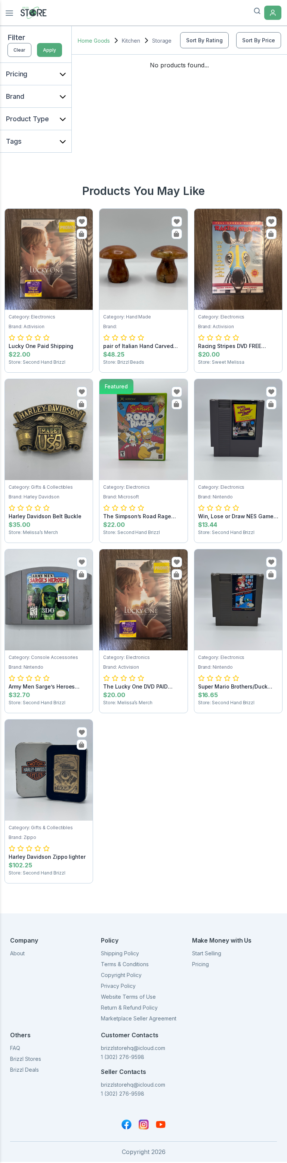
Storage (162, 40)
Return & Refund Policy (129, 1007)
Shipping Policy (120, 953)
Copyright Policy (121, 975)
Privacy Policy (118, 986)
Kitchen (131, 40)
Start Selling (206, 953)
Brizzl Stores (25, 1059)
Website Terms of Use (128, 996)
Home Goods (94, 40)
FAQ (15, 1048)
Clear (19, 50)
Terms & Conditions (125, 964)
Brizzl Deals (24, 1069)
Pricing (200, 964)
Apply (49, 50)
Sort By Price (258, 40)
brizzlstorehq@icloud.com (133, 1048)
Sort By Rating (204, 40)
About (17, 953)
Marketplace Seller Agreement (138, 1018)
